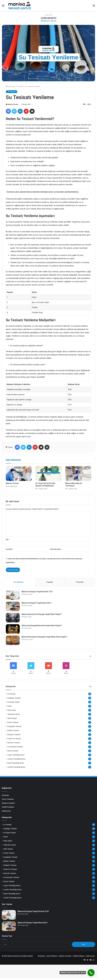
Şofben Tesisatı (13, 730)
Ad (7, 540)
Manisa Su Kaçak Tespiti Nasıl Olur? (37, 603)
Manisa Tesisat (13, 104)
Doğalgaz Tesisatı (14, 698)
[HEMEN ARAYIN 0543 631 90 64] (91, 972)
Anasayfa (11, 86)
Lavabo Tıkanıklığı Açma (16, 759)
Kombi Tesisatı (12, 722)
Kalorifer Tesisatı (13, 743)
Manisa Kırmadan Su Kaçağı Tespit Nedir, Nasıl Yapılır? (44, 637)
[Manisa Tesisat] (20, 5)
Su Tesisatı (20, 86)
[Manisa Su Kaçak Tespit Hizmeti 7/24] (13, 595)
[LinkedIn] (20, 111)
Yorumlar (79, 582)
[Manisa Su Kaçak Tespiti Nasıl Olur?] (13, 606)
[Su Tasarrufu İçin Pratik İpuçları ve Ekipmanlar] (48, 473)
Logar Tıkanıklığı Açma (15, 755)
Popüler (50, 582)
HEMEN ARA (48, 15)
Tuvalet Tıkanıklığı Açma (16, 767)
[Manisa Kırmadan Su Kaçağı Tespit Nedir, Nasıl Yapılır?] (13, 640)
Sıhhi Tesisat (12, 718)
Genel (9, 706)
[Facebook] (8, 111)
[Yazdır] (47, 447)
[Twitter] (14, 111)
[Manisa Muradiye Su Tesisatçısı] (78, 473)
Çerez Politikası (8, 799)
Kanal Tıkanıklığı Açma (15, 763)
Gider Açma (11, 710)
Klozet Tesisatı (12, 751)
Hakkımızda (6, 811)
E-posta (9, 549)
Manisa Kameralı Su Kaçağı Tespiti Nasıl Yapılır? (42, 614)
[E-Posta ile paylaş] (32, 111)
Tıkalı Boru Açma (13, 714)
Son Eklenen (19, 582)
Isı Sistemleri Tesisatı (15, 747)
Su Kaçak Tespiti (13, 702)
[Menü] (3, 6)
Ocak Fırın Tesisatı (14, 738)
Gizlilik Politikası (8, 807)
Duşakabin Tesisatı (14, 726)
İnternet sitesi (55, 549)
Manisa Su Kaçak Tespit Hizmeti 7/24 (37, 592)
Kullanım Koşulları (8, 803)
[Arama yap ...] (94, 6)
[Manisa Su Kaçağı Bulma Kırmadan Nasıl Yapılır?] (13, 629)
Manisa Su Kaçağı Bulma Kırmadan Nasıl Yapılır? (42, 625)
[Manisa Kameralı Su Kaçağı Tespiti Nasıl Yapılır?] (13, 617)
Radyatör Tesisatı (13, 734)
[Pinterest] (26, 111)
